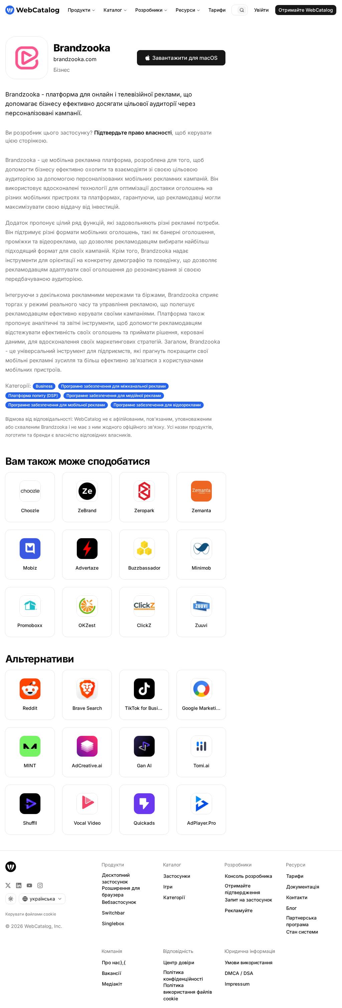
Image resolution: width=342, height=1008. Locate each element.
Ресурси (185, 10)
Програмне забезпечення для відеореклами (157, 404)
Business (44, 386)
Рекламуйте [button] (238, 910)
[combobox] (42, 898)
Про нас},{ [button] (114, 962)
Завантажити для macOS (184, 57)
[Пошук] (241, 10)
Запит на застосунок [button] (248, 899)
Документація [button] (302, 886)
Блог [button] (291, 908)
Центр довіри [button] (178, 962)
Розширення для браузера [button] (121, 891)
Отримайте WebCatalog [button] (306, 10)
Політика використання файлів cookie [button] (187, 992)
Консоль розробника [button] (248, 876)
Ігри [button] (167, 886)
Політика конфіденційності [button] (183, 975)
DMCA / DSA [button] (239, 973)
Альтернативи (39, 659)
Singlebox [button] (113, 923)
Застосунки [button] (176, 876)
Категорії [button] (174, 897)
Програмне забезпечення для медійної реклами (113, 395)
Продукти (79, 10)
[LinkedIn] (18, 885)
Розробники (148, 10)
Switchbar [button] (113, 913)
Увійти (261, 10)
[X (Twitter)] (8, 885)
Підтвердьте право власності (133, 132)
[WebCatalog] (10, 866)
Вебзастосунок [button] (119, 902)
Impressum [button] (237, 984)
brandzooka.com (75, 59)
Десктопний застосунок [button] (116, 878)
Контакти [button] (296, 897)
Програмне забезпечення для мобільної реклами (56, 404)
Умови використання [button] (249, 962)
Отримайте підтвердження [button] (242, 889)
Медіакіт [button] (112, 984)
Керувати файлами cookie (30, 914)
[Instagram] (40, 885)
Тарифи (216, 10)
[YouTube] (29, 885)
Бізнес (61, 69)
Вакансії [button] (111, 973)
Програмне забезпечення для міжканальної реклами (113, 386)
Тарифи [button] (294, 876)
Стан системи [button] (302, 932)
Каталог (113, 10)
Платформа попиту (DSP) (33, 395)
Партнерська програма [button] (301, 921)
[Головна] (32, 10)
